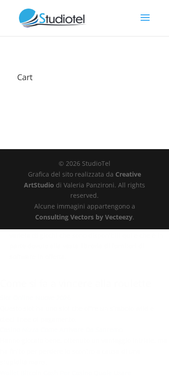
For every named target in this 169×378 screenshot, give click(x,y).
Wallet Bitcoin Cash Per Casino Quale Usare (65, 373)
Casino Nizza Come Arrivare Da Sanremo (61, 329)
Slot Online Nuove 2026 (35, 297)
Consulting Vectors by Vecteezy (83, 217)
